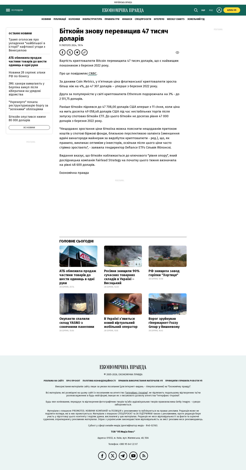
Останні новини (20, 33)
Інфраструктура (92, 19)
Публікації (60, 19)
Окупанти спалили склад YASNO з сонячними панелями (76, 323)
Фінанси (127, 19)
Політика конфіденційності (99, 380)
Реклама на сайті (54, 380)
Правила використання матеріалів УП (140, 380)
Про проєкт (73, 380)
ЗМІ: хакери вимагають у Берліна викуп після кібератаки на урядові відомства (26, 89)
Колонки (74, 19)
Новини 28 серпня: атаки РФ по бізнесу (27, 74)
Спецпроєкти (143, 19)
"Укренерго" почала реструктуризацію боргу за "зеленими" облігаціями (28, 105)
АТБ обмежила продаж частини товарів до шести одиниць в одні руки (77, 277)
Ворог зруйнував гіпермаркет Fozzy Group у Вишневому (164, 323)
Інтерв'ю (159, 19)
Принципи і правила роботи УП (183, 380)
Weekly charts (176, 19)
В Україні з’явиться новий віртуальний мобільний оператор (121, 323)
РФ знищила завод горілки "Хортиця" (164, 273)
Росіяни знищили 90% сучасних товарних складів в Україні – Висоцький (122, 277)
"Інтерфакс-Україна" (136, 392)
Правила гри (112, 19)
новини (46, 19)
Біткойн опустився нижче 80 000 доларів (27, 118)
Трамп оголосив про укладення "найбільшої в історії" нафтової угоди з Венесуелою (27, 45)
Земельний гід (196, 19)
